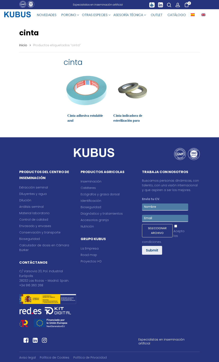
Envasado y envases (35, 226)
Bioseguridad (29, 239)
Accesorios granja (95, 220)
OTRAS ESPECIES (95, 14)
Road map (89, 255)
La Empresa (90, 248)
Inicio (23, 45)
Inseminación (91, 181)
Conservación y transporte (40, 232)
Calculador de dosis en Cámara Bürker (44, 247)
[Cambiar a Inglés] (203, 15)
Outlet (157, 14)
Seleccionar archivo (157, 230)
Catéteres (88, 188)
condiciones (151, 242)
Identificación (91, 201)
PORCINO (69, 14)
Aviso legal (27, 357)
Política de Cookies (54, 357)
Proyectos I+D (91, 261)
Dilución (25, 200)
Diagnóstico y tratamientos (102, 213)
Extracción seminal (33, 187)
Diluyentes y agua (33, 194)
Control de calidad (33, 219)
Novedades (46, 14)
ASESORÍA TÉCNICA (128, 14)
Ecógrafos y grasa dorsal (100, 194)
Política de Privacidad (90, 357)
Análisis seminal (31, 207)
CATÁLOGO (176, 14)
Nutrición (87, 226)
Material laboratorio (34, 213)
